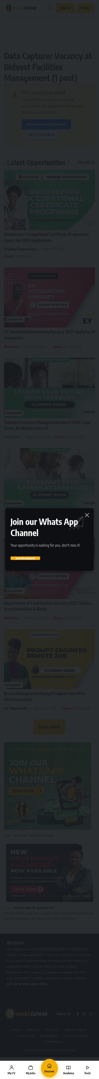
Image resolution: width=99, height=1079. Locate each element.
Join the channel (25, 558)
